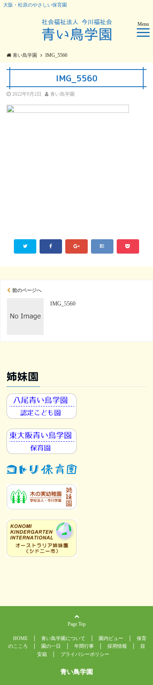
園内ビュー (111, 638)
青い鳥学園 (62, 94)
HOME (20, 638)
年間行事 (84, 646)
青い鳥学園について (63, 638)
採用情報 (117, 646)
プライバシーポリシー (84, 654)
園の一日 (51, 646)
